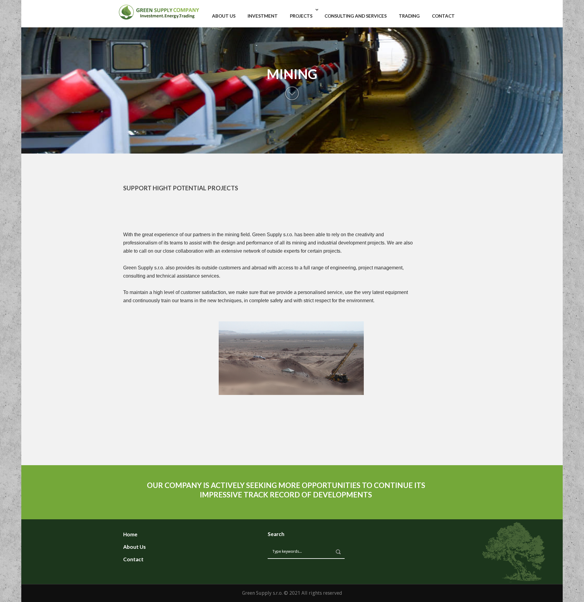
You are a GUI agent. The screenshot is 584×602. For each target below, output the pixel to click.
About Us (223, 16)
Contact (443, 16)
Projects (301, 16)
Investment (263, 16)
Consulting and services (356, 16)
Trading (409, 16)
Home (130, 534)
